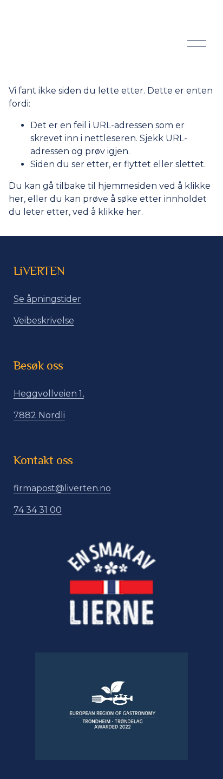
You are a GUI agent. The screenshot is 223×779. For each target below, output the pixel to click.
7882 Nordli (39, 415)
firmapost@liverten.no (62, 488)
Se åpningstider (47, 299)
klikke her (119, 212)
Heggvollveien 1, (49, 393)
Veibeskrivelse (44, 320)
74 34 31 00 (38, 510)
